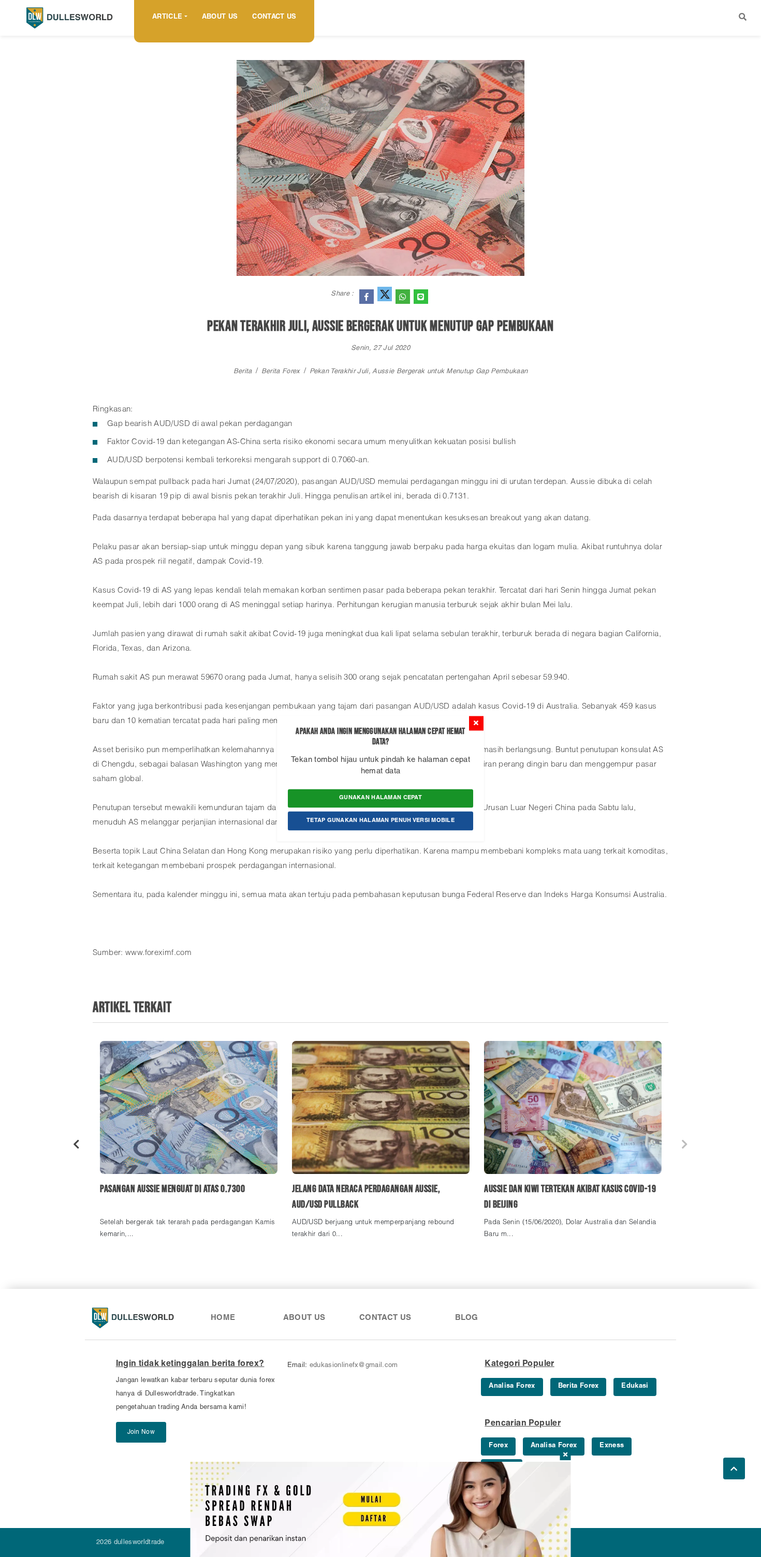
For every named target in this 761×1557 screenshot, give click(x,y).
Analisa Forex (512, 1386)
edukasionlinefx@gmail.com (354, 1365)
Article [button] (167, 17)
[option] (189, 1144)
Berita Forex (280, 372)
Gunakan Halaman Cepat (380, 798)
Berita (242, 372)
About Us (220, 17)
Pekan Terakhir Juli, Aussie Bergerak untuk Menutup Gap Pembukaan (419, 372)
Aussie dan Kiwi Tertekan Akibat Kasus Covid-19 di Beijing (570, 1197)
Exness (611, 1446)
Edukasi (634, 1386)
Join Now (141, 1432)
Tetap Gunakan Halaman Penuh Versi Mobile (380, 821)
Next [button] (684, 1144)
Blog (466, 1318)
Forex (498, 1446)
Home (223, 1318)
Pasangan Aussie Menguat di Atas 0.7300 (172, 1189)
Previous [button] (76, 1144)
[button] (742, 17)
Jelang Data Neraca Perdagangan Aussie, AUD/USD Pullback (366, 1197)
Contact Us (274, 17)
